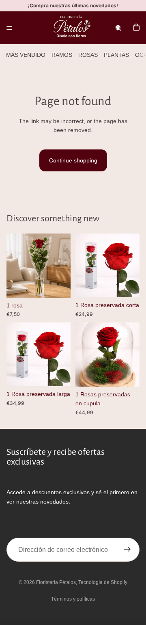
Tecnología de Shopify (102, 582)
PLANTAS (116, 55)
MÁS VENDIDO (25, 55)
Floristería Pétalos (56, 582)
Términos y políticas (73, 599)
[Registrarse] (127, 549)
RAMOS (62, 55)
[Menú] (9, 28)
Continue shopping (73, 160)
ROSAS (88, 55)
